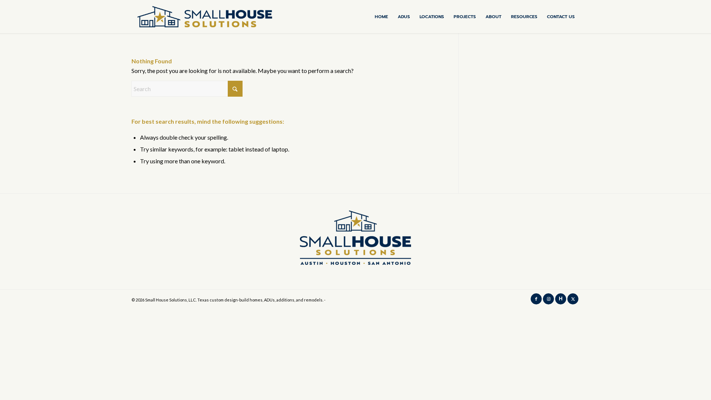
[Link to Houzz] (560, 298)
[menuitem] (381, 16)
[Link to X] (572, 298)
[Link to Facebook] (536, 298)
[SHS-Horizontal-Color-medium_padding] (204, 16)
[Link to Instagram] (548, 298)
